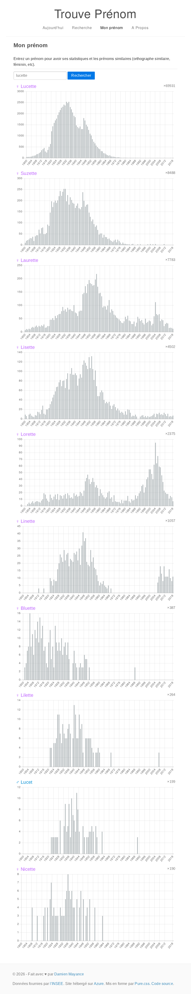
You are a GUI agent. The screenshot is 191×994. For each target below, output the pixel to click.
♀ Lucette (26, 86)
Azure (99, 984)
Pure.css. (142, 984)
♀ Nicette (25, 869)
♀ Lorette (26, 434)
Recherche (82, 27)
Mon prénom (111, 27)
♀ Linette (25, 521)
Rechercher (81, 75)
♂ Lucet (24, 782)
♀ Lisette (25, 347)
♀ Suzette (26, 173)
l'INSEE (56, 984)
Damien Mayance (69, 974)
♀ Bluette (25, 608)
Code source (162, 984)
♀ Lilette (24, 695)
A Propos (140, 27)
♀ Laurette (27, 260)
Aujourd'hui (53, 27)
